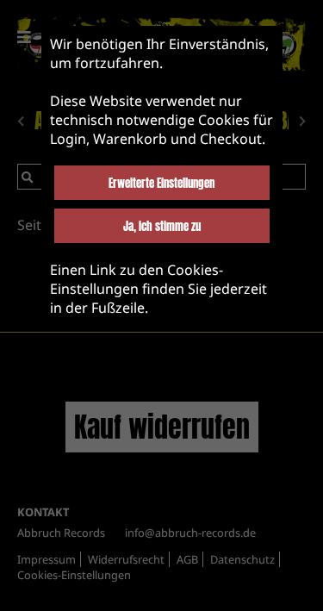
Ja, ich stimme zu (162, 225)
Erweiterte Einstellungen (161, 182)
